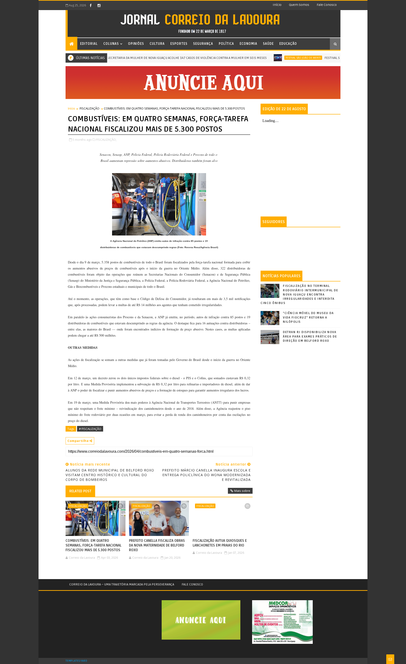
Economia (248, 44)
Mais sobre (242, 491)
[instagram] (98, 5)
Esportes (178, 44)
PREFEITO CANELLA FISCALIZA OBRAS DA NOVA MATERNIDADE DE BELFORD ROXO (157, 545)
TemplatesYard (76, 661)
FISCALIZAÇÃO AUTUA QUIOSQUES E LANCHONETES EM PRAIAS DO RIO (220, 543)
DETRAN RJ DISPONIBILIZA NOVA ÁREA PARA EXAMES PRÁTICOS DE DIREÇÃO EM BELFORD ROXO (310, 336)
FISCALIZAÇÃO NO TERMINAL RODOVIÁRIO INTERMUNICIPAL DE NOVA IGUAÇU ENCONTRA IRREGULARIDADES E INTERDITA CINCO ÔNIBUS (299, 294)
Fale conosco (327, 5)
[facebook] (90, 5)
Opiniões (136, 44)
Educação (288, 44)
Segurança (203, 44)
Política (226, 44)
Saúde (268, 44)
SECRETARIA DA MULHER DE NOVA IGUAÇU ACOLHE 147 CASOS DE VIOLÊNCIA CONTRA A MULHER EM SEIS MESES (173, 58)
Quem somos (299, 5)
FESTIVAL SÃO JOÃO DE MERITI (289, 57)
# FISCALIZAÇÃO (90, 429)
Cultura (157, 44)
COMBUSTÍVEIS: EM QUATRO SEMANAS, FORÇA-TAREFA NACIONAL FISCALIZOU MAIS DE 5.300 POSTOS (93, 545)
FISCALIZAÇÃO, (106, 139)
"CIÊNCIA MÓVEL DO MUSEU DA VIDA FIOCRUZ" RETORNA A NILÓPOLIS (308, 317)
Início (277, 5)
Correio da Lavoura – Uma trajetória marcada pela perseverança (121, 584)
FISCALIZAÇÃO (89, 108)
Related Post (80, 491)
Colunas (111, 44)
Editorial (89, 44)
